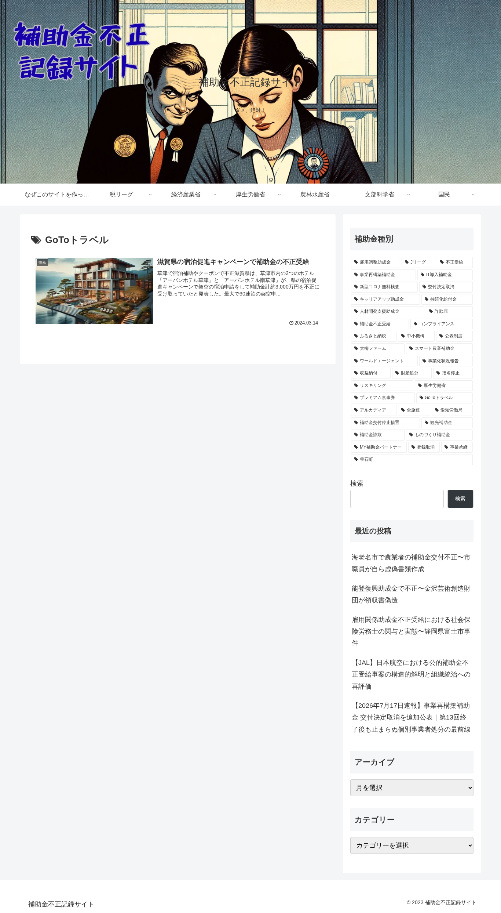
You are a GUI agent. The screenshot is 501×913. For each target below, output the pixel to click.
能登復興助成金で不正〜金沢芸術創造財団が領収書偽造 (411, 594)
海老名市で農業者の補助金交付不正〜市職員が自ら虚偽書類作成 (411, 563)
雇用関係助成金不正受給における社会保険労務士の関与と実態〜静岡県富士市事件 (411, 631)
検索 (356, 483)
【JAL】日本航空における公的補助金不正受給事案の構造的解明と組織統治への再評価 (411, 674)
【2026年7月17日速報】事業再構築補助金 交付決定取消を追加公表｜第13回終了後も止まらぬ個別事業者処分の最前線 (411, 717)
